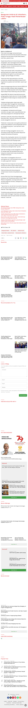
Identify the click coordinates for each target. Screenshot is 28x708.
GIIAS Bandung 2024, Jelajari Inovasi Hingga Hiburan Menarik (17, 559)
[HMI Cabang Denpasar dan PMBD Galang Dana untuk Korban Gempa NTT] (7, 250)
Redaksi (15, 701)
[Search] (26, 3)
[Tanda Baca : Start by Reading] (6, 3)
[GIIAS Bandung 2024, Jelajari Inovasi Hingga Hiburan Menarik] (5, 559)
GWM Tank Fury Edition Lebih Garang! (17, 552)
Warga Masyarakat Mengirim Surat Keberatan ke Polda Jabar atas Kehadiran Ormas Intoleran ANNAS (15, 686)
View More (13, 497)
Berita (2, 12)
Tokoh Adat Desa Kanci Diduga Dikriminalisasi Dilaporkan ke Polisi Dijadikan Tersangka (13, 619)
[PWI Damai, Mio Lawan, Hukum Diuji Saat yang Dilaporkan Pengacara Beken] (5, 492)
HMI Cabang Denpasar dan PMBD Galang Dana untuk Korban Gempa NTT (12, 208)
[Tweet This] (18, 238)
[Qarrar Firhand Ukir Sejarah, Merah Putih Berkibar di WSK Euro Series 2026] (21, 530)
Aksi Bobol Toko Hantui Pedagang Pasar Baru (11, 623)
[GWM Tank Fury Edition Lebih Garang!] (5, 553)
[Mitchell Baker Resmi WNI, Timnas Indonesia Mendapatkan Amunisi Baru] (7, 530)
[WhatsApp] (18, 698)
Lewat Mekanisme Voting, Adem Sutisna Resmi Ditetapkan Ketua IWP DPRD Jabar (13, 211)
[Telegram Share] (23, 238)
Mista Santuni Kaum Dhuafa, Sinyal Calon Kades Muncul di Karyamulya (13, 223)
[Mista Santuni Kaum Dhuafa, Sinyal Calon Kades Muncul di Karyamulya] (21, 284)
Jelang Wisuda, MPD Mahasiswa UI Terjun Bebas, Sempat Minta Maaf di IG (14, 663)
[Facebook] (8, 698)
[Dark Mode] (24, 3)
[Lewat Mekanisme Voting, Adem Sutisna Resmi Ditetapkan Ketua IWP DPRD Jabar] (21, 250)
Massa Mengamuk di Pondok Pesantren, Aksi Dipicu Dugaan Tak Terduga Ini (14, 611)
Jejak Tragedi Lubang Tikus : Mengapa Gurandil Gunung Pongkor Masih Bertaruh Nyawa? (14, 681)
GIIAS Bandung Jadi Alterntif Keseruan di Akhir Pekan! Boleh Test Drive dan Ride (17, 565)
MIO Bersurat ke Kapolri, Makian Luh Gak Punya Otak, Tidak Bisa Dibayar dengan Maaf (17, 486)
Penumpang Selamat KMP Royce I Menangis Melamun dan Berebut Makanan (15, 676)
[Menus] (2, 3)
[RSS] (20, 698)
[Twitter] (11, 698)
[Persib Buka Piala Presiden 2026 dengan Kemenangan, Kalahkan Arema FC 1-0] (14, 512)
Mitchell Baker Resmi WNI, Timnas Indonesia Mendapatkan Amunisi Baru (7, 539)
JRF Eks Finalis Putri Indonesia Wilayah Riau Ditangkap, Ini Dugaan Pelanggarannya (13, 607)
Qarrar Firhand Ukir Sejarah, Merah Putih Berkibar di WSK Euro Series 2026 (21, 539)
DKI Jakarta (13, 230)
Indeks (5, 701)
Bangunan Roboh (5, 230)
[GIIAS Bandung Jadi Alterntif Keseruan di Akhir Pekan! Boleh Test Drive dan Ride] (5, 565)
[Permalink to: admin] (2, 21)
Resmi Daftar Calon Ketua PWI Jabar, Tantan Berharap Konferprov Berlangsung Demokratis (13, 217)
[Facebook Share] (16, 238)
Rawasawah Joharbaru (21, 233)
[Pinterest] (13, 698)
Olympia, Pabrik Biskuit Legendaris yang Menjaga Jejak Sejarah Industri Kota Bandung (13, 220)
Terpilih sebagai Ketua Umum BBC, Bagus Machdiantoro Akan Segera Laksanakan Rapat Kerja (13, 214)
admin (5, 20)
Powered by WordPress (9, 704)
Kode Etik (10, 701)
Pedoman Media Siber (17, 702)
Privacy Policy (21, 701)
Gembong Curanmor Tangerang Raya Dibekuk (11, 615)
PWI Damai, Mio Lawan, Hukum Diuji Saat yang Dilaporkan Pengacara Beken (17, 492)
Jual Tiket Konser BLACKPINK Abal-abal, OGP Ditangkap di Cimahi (13, 628)
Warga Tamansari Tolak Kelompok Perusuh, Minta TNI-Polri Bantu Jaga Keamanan (15, 667)
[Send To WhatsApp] (26, 238)
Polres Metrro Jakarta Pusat (8, 233)
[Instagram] (15, 698)
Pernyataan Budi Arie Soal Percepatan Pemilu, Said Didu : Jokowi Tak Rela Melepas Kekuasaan (13, 482)
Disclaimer (9, 702)
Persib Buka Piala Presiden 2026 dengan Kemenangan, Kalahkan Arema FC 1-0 (13, 522)
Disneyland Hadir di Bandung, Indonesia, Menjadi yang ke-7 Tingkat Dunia (14, 672)
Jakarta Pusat (21, 230)
